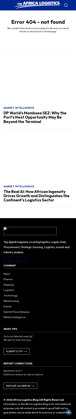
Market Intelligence (19, 108)
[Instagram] (14, 260)
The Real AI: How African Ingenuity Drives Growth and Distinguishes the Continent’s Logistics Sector (36, 195)
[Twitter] (22, 260)
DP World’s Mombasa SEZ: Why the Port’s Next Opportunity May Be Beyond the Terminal (35, 117)
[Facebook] (7, 260)
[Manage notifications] (68, 412)
